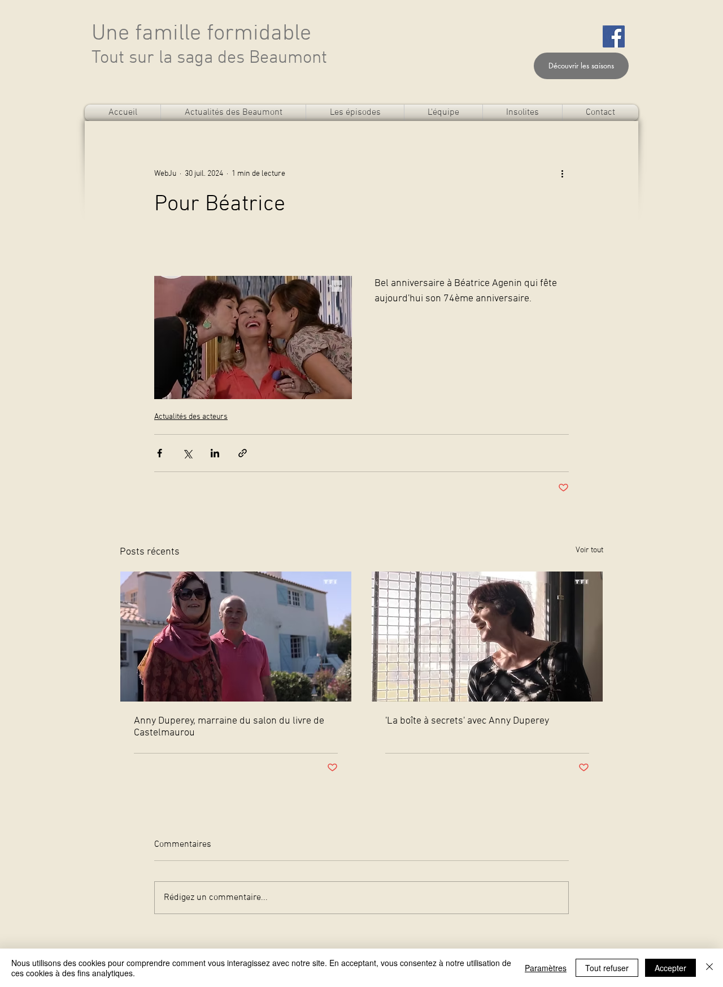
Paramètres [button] (546, 967)
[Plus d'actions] (562, 173)
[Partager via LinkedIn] (215, 453)
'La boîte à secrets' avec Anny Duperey (467, 721)
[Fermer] (709, 968)
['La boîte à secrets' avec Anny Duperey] (487, 637)
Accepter (670, 967)
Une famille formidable (201, 33)
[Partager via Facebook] (159, 453)
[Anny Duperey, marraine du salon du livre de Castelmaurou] (235, 637)
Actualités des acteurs (191, 417)
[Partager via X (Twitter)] (187, 453)
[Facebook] (614, 36)
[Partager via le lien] (242, 453)
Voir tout (589, 550)
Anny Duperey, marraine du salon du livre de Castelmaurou (229, 727)
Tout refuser (607, 967)
